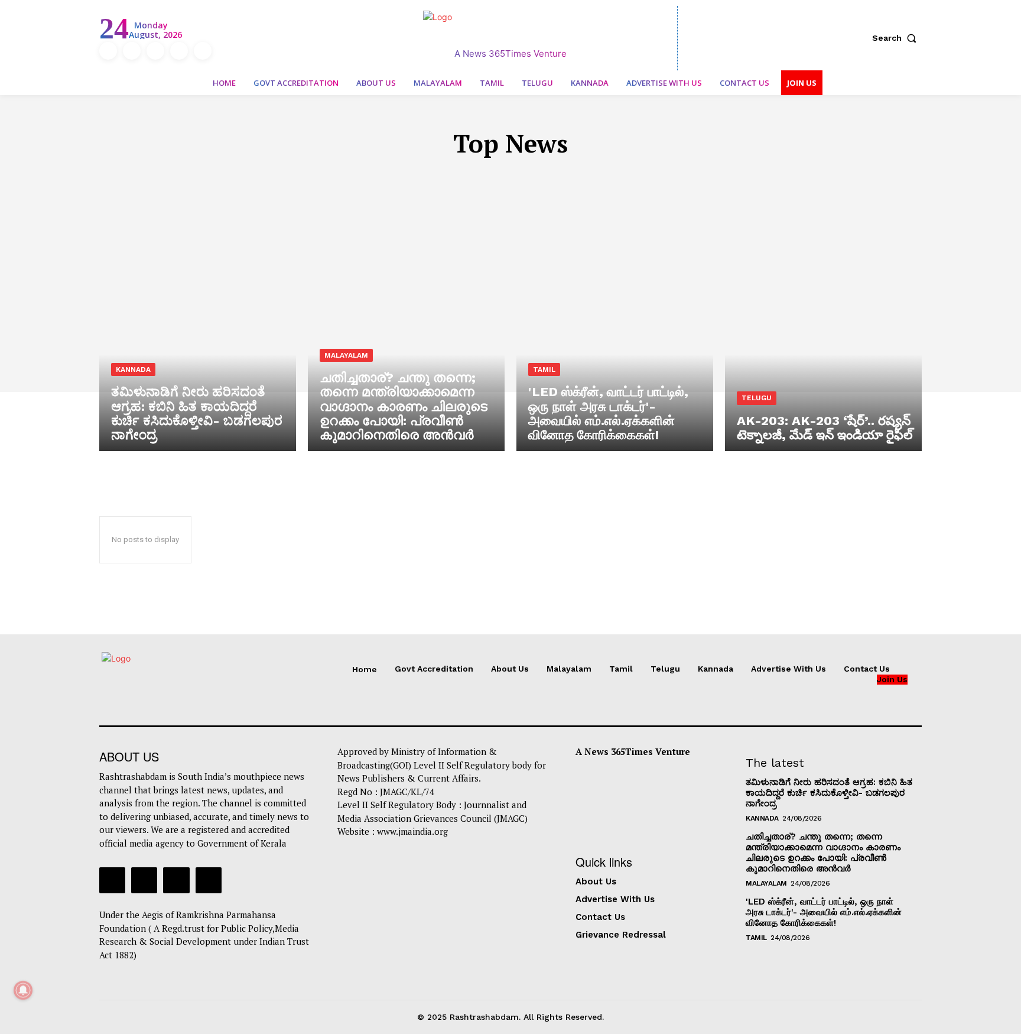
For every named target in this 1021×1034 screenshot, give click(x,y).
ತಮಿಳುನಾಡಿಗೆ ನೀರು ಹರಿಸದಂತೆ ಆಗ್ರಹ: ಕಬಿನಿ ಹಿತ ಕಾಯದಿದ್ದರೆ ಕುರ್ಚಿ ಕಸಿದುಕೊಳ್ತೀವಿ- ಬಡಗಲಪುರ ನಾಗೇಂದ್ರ (829, 793)
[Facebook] (108, 51)
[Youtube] (203, 51)
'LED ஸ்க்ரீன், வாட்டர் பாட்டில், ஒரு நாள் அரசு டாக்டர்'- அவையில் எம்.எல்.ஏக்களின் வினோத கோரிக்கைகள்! (824, 912)
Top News (607, 178)
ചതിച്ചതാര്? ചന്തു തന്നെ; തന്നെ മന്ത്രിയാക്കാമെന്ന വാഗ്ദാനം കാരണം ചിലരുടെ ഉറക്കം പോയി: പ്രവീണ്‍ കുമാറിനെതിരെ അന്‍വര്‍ (823, 852)
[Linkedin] (155, 51)
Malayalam (405, 178)
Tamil (457, 178)
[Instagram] (132, 51)
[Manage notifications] (23, 990)
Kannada (550, 178)
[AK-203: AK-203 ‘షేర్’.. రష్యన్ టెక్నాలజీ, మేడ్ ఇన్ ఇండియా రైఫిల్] (823, 333)
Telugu (500, 178)
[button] (897, 37)
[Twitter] (179, 51)
